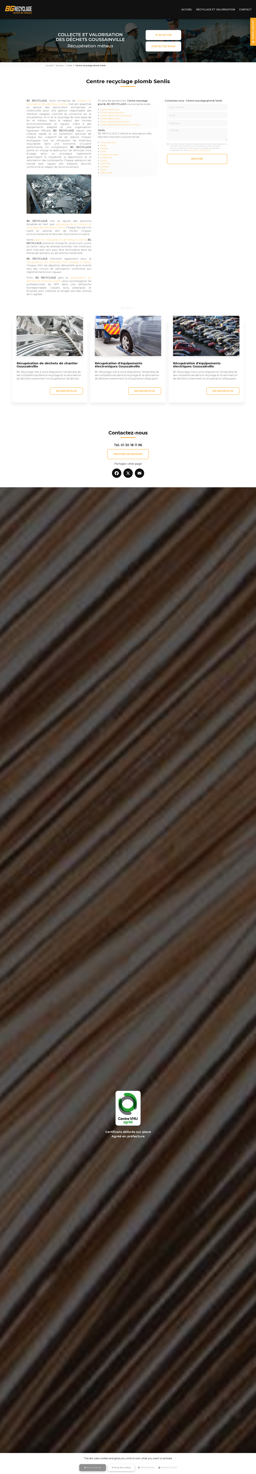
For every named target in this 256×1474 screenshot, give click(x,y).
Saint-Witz (105, 163)
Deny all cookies (122, 1467)
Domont (104, 148)
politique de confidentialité (199, 150)
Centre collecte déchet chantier (115, 122)
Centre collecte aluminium (112, 112)
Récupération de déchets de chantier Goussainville (47, 364)
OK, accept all (93, 1467)
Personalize (147, 1467)
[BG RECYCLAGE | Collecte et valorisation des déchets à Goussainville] (18, 9)
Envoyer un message (128, 454)
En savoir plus (66, 391)
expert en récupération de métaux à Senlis (60, 239)
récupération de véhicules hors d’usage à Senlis (59, 262)
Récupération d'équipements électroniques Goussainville (118, 364)
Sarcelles (104, 167)
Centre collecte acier (110, 109)
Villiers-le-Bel (106, 173)
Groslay (103, 161)
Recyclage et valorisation (215, 9)
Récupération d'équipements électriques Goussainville (197, 364)
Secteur (60, 65)
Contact (245, 9)
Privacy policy (169, 1467)
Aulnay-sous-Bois (108, 142)
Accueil (186, 9)
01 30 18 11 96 (163, 35)
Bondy (103, 145)
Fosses (103, 151)
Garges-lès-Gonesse (109, 154)
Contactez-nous (163, 46)
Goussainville (106, 157)
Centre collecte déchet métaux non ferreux (120, 125)
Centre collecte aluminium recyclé (116, 116)
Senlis (69, 65)
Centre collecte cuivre (110, 118)
